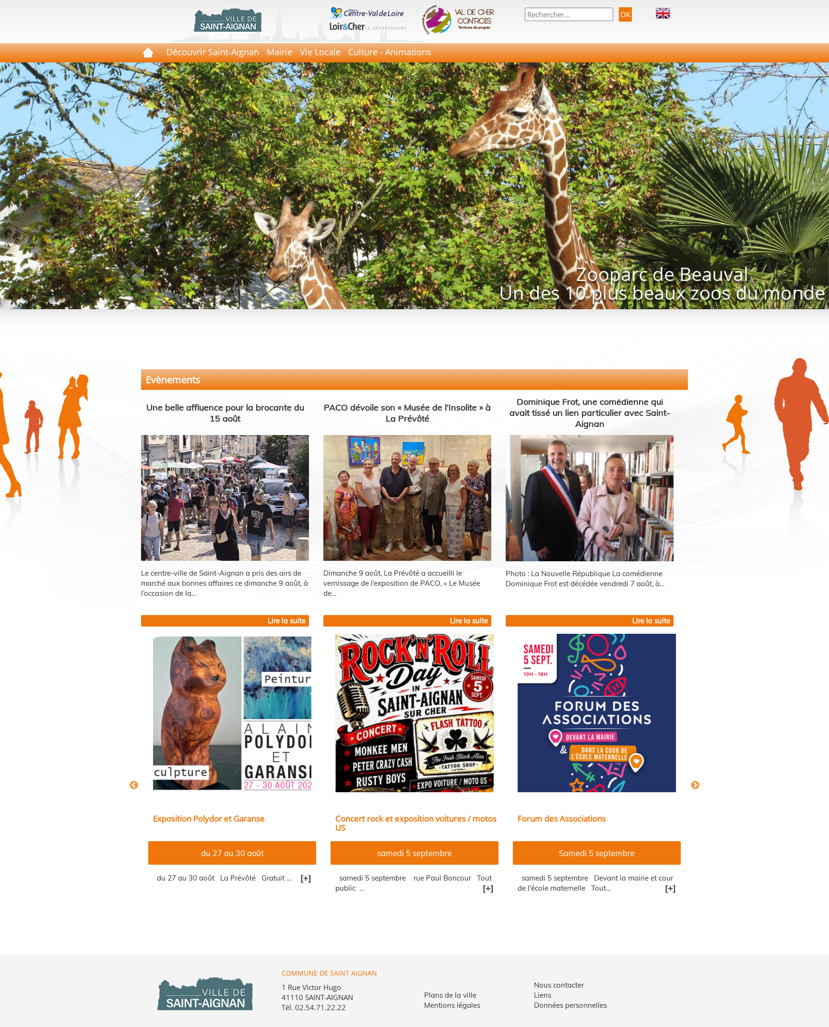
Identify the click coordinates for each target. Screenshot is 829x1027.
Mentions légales (452, 1005)
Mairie (279, 52)
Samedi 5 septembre (232, 853)
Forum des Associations (197, 818)
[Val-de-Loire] (367, 12)
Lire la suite (287, 620)
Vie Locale (320, 52)
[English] (663, 12)
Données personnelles (570, 1005)
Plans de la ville (450, 995)
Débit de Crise (596, 853)
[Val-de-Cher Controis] (461, 19)
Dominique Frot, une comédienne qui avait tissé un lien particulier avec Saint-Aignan (589, 412)
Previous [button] (134, 785)
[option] (232, 775)
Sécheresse (539, 818)
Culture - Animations (389, 52)
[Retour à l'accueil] (227, 20)
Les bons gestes (415, 853)
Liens (542, 995)
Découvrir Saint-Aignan (212, 52)
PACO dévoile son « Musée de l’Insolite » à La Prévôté (407, 413)
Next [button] (695, 785)
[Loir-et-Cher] (367, 25)
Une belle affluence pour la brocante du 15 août (225, 413)
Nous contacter (559, 985)
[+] (305, 888)
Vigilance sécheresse (374, 818)
